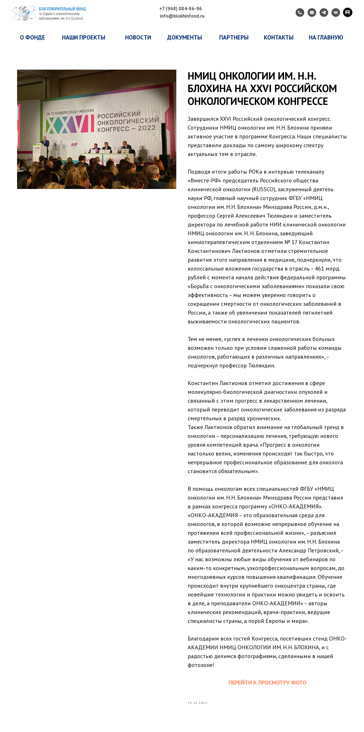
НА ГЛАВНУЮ (326, 37)
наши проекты (83, 37)
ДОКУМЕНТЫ (184, 37)
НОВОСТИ (138, 37)
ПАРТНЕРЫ (234, 37)
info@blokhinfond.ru (182, 16)
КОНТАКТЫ (278, 37)
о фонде (32, 37)
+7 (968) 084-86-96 (180, 8)
